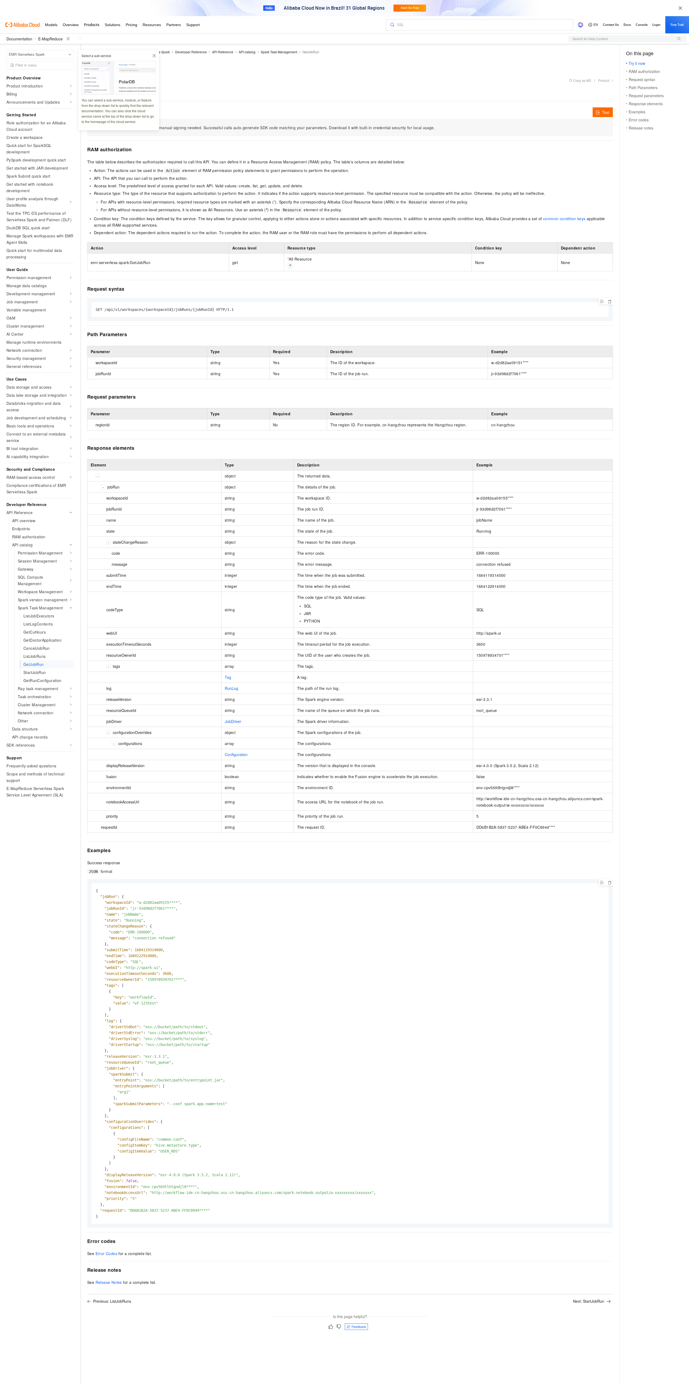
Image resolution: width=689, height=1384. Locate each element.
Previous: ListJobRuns (112, 1301)
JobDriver (233, 721)
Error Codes (106, 1253)
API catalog (247, 52)
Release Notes (109, 1282)
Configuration (236, 754)
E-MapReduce (50, 38)
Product (603, 80)
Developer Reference (191, 52)
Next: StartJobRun (588, 1301)
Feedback (358, 1326)
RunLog (231, 688)
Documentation (19, 38)
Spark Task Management (279, 52)
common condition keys (564, 218)
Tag (228, 677)
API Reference (222, 52)
